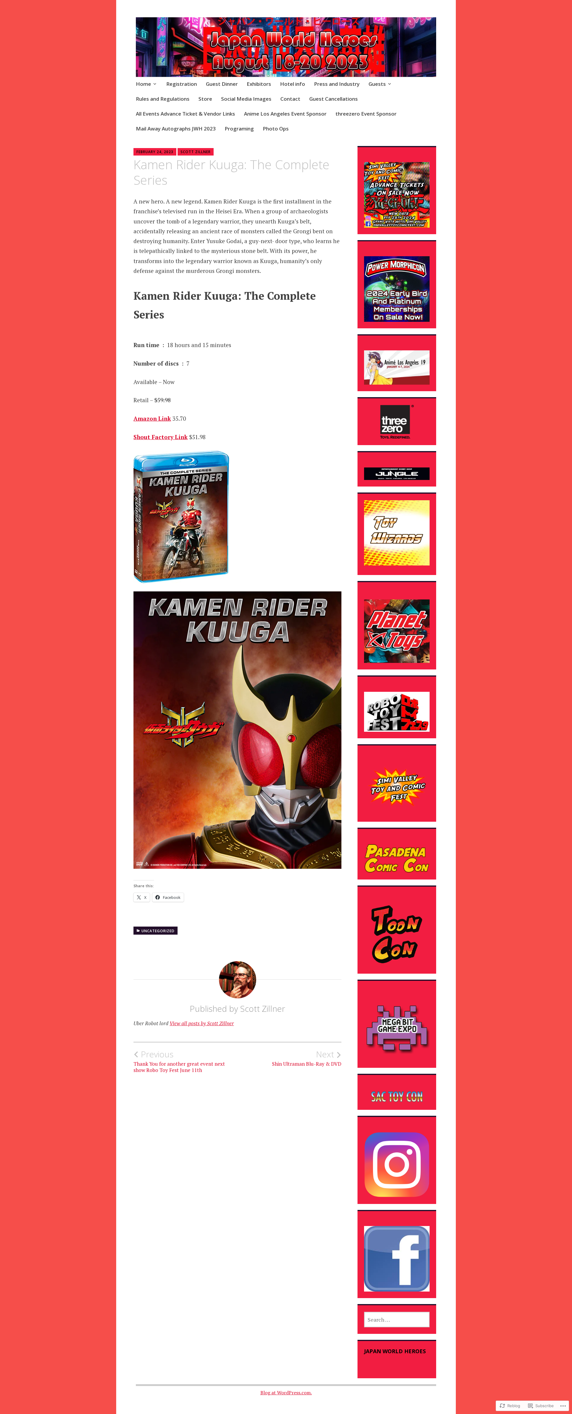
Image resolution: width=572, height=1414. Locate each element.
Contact (290, 98)
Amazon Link (152, 418)
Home (143, 83)
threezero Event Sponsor (366, 113)
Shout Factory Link (160, 437)
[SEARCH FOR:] (397, 1319)
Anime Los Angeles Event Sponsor (285, 113)
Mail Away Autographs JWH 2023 (176, 128)
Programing (239, 128)
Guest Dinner (222, 83)
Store (205, 98)
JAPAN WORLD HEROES (395, 1351)
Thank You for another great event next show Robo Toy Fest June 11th (179, 1061)
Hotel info (292, 83)
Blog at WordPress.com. (286, 1392)
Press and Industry (337, 83)
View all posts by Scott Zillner (202, 1023)
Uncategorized (158, 930)
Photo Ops (276, 128)
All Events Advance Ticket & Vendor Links (185, 113)
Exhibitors (259, 83)
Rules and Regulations (162, 98)
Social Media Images (246, 98)
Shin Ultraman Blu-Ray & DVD (306, 1058)
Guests (377, 83)
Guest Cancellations (333, 98)
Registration (181, 83)
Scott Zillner (196, 151)
